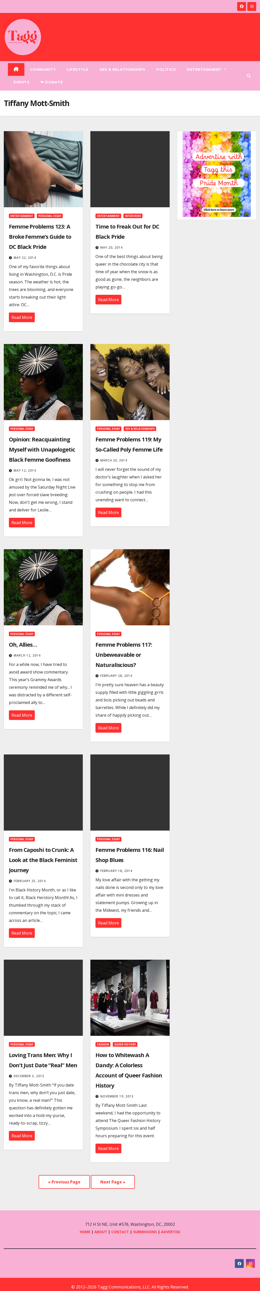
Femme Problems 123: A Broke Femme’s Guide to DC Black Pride (40, 236)
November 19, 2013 (117, 1096)
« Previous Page (64, 1182)
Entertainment (205, 69)
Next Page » (112, 1182)
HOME (85, 1231)
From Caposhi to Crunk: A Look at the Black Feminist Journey (43, 860)
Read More (21, 317)
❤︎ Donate (52, 82)
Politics (166, 69)
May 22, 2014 (25, 257)
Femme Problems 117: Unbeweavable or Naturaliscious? (123, 654)
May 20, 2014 (111, 247)
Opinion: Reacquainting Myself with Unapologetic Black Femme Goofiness (42, 449)
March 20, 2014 (113, 460)
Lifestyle (77, 69)
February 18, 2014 (116, 871)
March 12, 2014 (27, 655)
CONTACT (120, 1231)
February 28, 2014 (116, 676)
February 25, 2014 (30, 881)
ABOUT (100, 1231)
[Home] (16, 69)
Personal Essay (49, 216)
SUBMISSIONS (145, 1231)
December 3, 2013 (29, 1076)
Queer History (125, 1044)
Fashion (103, 1044)
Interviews (133, 216)
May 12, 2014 (25, 470)
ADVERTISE (170, 1231)
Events (21, 82)
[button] (249, 76)
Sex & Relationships (122, 69)
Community (43, 69)
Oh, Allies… (23, 644)
